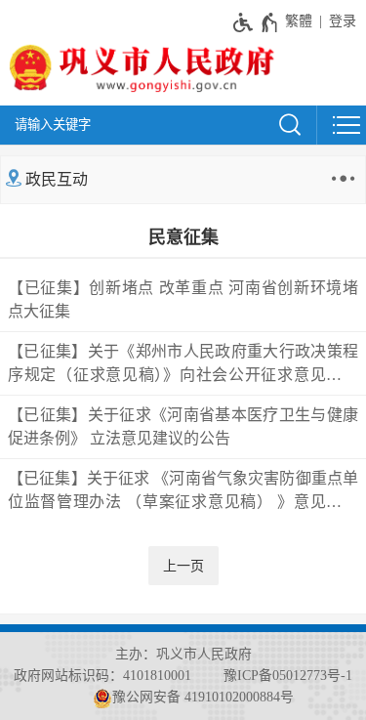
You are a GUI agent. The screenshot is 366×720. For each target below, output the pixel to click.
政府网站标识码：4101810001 (102, 675)
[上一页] (183, 565)
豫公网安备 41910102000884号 (203, 697)
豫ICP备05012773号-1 (288, 675)
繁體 (298, 21)
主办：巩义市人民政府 (183, 654)
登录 (342, 21)
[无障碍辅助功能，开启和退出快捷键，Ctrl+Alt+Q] (256, 22)
